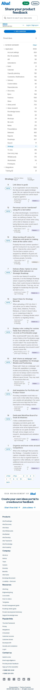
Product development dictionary (12, 612)
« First (8, 476)
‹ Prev (15, 476)
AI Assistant (5, 633)
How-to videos (7, 599)
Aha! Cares (5, 575)
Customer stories (7, 639)
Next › (30, 479)
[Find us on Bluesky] (23, 679)
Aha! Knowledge (7, 544)
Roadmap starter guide (9, 609)
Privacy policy (13, 687)
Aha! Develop (6, 537)
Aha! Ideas (5, 527)
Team (4, 561)
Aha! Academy (6, 547)
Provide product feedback (10, 663)
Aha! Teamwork (7, 541)
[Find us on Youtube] (19, 679)
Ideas (5, 24)
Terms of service (25, 687)
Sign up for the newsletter (10, 667)
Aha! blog (5, 589)
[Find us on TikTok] (28, 679)
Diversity (5, 568)
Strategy (18, 202)
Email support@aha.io (8, 660)
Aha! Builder (6, 534)
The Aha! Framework (8, 623)
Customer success (8, 636)
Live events (6, 595)
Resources (7, 26)
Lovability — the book (9, 581)
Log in (4, 649)
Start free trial (12, 508)
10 (21, 479)
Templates (5, 602)
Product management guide (10, 605)
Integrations (6, 629)
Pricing (4, 626)
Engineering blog (7, 592)
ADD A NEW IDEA (20, 31)
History (4, 558)
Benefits (5, 571)
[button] (23, 25)
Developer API (6, 643)
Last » (8, 482)
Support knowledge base (10, 615)
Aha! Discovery (6, 524)
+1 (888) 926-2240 (8, 670)
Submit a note (6, 657)
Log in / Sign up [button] (31, 25)
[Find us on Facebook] (9, 679)
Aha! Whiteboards (7, 531)
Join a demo (28, 508)
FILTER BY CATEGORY (12, 45)
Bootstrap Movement (8, 578)
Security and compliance (9, 646)
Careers (4, 565)
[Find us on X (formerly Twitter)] (14, 679)
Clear (35, 45)
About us (5, 555)
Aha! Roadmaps (7, 521)
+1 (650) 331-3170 (7, 673)
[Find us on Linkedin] (4, 679)
